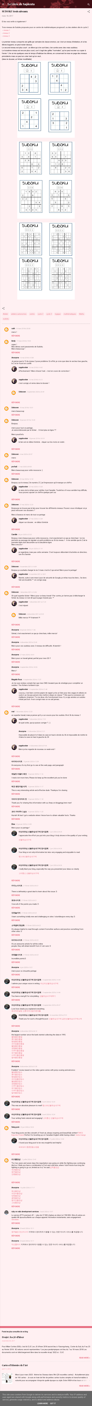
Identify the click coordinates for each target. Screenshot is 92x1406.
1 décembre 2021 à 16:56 (28, 592)
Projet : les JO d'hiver (13, 1337)
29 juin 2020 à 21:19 (35, 549)
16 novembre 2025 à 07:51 (58, 1015)
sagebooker (23, 367)
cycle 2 (40, 314)
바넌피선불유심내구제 (49, 983)
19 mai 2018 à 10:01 (26, 408)
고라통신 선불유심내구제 (29, 873)
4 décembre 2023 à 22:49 (28, 642)
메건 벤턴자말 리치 (19, 786)
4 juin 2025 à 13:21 (26, 967)
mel (13, 711)
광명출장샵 (16, 1198)
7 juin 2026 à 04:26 (55, 848)
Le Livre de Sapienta (21, 4)
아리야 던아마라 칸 (19, 799)
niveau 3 (6, 36)
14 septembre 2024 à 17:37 (32, 679)
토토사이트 (16, 900)
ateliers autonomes (18, 314)
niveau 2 (6, 33)
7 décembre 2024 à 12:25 (23, 712)
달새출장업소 (17, 1093)
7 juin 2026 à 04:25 (55, 832)
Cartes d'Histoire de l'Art (15, 1365)
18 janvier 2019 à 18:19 (36, 438)
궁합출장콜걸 (17, 1048)
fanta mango (81, 1135)
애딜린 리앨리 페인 (19, 774)
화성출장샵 (16, 1191)
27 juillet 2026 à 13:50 (56, 1139)
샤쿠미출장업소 (18, 1086)
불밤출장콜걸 (17, 1037)
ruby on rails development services (25, 1211)
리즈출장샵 (16, 1159)
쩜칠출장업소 (17, 1077)
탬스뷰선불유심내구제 (28, 856)
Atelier (5, 314)
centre (32, 314)
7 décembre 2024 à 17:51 (37, 719)
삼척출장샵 (54, 1167)
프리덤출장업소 (18, 1079)
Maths (81, 314)
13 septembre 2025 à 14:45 (51, 980)
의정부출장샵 (17, 1193)
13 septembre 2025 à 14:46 (51, 992)
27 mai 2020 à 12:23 (26, 505)
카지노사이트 (17, 886)
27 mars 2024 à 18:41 (27, 655)
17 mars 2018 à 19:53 (23, 341)
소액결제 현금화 (18, 925)
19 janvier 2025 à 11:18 (35, 799)
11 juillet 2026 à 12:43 (28, 1159)
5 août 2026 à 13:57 (46, 1212)
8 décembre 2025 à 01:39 (28, 1066)
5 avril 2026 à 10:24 (48, 1102)
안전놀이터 (16, 913)
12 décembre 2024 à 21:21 (36, 731)
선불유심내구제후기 (48, 996)
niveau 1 (7, 30)
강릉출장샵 (16, 1174)
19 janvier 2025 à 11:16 (35, 774)
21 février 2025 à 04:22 (29, 913)
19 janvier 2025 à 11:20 (35, 812)
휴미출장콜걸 (17, 1039)
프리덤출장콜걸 (18, 1044)
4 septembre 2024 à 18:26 (28, 667)
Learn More (42, 1403)
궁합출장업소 (17, 1084)
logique (58, 314)
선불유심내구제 (25, 840)
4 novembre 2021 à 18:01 (37, 574)
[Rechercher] (88, 5)
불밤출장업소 (17, 1072)
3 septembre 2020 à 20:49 (35, 392)
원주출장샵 (16, 1172)
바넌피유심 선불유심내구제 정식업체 (33, 832)
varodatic (15, 1219)
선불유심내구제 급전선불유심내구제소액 (65, 1019)
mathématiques (70, 314)
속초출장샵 (16, 1170)
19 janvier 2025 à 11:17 (35, 786)
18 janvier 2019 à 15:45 (27, 420)
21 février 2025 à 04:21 (30, 886)
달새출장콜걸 (17, 1057)
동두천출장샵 (17, 1200)
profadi (14, 467)
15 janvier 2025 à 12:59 (31, 761)
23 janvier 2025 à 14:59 (24, 824)
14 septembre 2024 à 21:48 (38, 689)
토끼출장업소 (17, 1088)
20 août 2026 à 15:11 (27, 1228)
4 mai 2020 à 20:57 (26, 454)
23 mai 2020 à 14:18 (26, 479)
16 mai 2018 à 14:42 (36, 367)
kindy (13, 341)
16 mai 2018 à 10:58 (27, 358)
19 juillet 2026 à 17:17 (27, 1188)
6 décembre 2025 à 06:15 (28, 1031)
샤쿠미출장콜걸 (18, 1051)
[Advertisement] (46, 1305)
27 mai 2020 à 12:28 (36, 519)
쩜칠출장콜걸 (17, 1041)
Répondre (16, 336)
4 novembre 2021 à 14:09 (28, 567)
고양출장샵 (16, 1203)
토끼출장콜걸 (17, 1053)
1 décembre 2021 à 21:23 (37, 602)
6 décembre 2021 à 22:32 (35, 614)
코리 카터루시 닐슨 (19, 812)
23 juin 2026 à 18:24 (27, 1127)
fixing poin (15, 1127)
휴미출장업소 (17, 1074)
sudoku (6, 319)
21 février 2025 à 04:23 (30, 955)
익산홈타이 (16, 1244)
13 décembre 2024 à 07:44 (38, 746)
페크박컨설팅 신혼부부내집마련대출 (26, 1011)
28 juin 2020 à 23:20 (25, 534)
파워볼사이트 (17, 955)
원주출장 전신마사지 (20, 1232)
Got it (53, 1403)
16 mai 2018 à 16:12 (36, 380)
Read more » (84, 1358)
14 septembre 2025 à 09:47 (51, 1005)
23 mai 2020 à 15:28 (36, 487)
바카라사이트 (17, 761)
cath (13, 328)
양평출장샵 (16, 1196)
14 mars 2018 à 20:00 (23, 328)
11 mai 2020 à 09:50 (25, 467)
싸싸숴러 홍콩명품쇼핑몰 (29, 1147)
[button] (88, 12)
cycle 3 (49, 314)
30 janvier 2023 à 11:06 (27, 630)
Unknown (22, 392)
